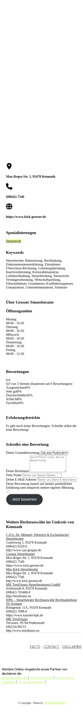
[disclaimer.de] (37, 38)
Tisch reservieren (31, 682)
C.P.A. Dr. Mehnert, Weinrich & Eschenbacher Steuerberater (37, 536)
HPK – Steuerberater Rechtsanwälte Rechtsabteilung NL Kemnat (41, 602)
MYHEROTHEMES (54, 702)
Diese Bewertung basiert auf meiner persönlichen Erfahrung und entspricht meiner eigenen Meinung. (40, 485)
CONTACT (51, 646)
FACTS (35, 646)
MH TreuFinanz (17, 619)
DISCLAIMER (72, 646)
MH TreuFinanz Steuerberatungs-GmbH (33, 584)
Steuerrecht (13, 241)
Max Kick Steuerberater (22, 569)
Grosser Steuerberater (20, 554)
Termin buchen (41, 678)
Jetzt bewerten (24, 499)
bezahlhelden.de (14, 678)
